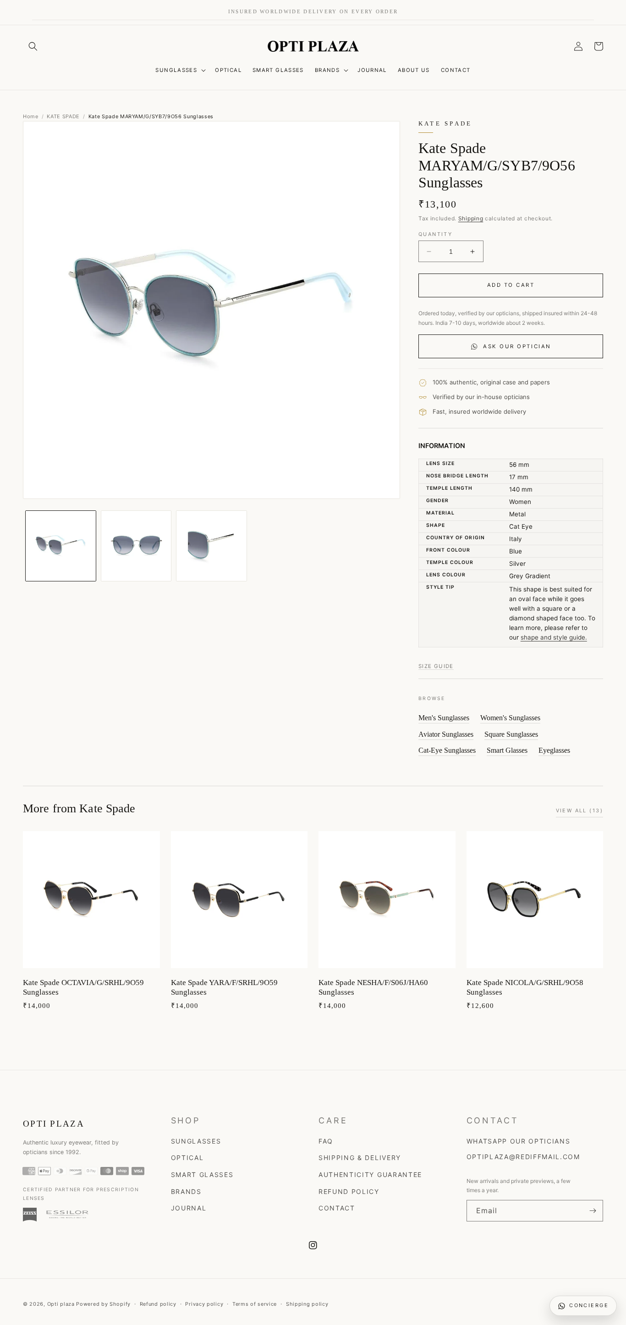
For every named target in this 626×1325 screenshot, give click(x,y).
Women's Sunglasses (510, 718)
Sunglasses (196, 1141)
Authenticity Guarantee (370, 1174)
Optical (187, 1157)
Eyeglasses (554, 750)
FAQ (325, 1141)
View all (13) (579, 810)
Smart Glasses (507, 750)
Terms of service (254, 1304)
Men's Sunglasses (443, 718)
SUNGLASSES (176, 70)
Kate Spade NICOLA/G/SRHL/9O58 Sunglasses (525, 987)
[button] (33, 46)
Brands (186, 1191)
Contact (336, 1208)
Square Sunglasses (511, 734)
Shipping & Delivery (359, 1157)
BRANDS (327, 70)
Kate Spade (445, 124)
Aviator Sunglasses (445, 734)
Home (30, 116)
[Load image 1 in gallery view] (60, 545)
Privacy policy (204, 1304)
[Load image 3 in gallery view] (211, 545)
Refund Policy (348, 1191)
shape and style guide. (554, 637)
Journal (189, 1208)
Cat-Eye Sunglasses (447, 750)
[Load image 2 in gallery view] (136, 545)
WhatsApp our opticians (519, 1141)
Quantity (435, 234)
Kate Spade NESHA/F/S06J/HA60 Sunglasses (373, 987)
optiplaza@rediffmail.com (523, 1157)
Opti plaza (61, 1304)
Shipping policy (307, 1304)
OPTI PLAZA (53, 1123)
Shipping (470, 218)
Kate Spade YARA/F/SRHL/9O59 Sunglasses (224, 987)
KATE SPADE (63, 116)
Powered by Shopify (103, 1304)
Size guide (436, 666)
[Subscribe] (592, 1210)
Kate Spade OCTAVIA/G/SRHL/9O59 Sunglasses (83, 987)
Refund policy (158, 1304)
